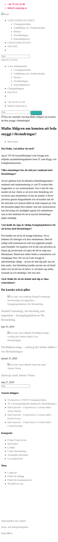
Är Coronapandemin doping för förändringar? (32, 403)
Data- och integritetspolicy (15, 527)
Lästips (11, 447)
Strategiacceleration (17, 455)
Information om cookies (13, 521)
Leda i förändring (16, 451)
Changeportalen (22, 70)
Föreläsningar (21, 81)
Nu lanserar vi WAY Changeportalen (26, 400)
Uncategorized (15, 458)
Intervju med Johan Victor (18, 375)
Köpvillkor (7, 533)
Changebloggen (15, 88)
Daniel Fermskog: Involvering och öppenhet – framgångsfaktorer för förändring (23, 315)
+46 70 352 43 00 (16, 4)
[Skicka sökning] (36, 113)
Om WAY (12, 92)
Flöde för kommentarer (19, 480)
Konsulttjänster (22, 84)
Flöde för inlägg (15, 476)
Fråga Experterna (16, 440)
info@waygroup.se (17, 8)
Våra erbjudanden (17, 66)
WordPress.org (15, 483)
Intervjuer (12, 141)
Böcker (17, 77)
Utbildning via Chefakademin (29, 73)
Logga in (12, 472)
